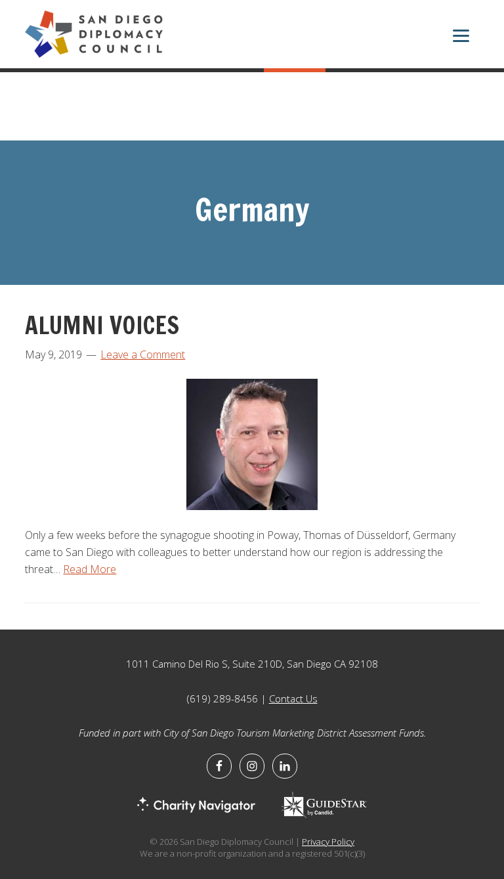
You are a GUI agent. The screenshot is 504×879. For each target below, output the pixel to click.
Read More (89, 569)
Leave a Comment (142, 354)
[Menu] (461, 38)
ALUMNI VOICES (102, 325)
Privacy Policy (328, 841)
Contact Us (293, 698)
